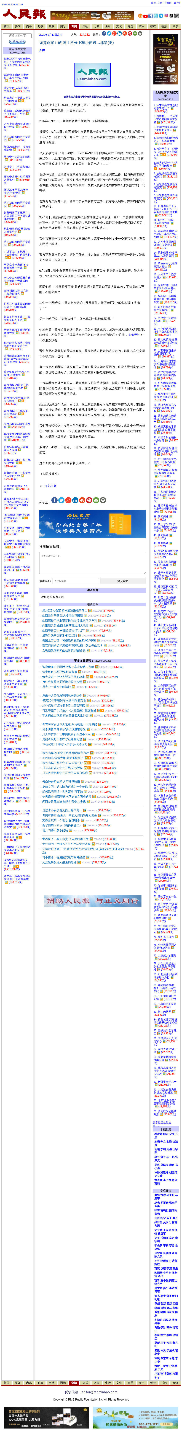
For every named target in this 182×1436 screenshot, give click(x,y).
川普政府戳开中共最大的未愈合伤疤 (79, 772)
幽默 (51, 26)
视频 (164, 26)
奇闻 (74, 26)
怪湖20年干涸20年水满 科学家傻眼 (78, 700)
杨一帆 (171, 1157)
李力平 (158, 1283)
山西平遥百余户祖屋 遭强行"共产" (77, 630)
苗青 (157, 1280)
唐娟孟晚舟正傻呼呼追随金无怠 (76, 739)
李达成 (173, 1288)
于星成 (171, 1350)
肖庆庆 (171, 1312)
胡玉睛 (173, 1172)
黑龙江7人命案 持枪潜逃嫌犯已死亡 (78, 610)
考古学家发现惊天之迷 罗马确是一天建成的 (84, 724)
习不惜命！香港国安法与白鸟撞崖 (77, 857)
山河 (157, 1218)
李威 (157, 1307)
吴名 (157, 1164)
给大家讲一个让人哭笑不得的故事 (80, 676)
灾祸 (85, 26)
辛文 (163, 1141)
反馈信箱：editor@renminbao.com (91, 1392)
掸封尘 (158, 1222)
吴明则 (167, 1272)
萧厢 (157, 1183)
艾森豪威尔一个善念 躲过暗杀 (75, 820)
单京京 (164, 1358)
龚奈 (172, 1164)
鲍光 (157, 1296)
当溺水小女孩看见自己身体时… (76, 810)
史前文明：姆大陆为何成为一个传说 (79, 786)
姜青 (163, 1296)
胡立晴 (158, 1175)
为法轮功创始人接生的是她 (74, 862)
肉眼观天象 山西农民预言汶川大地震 (79, 625)
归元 (157, 1213)
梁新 (157, 1342)
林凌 (157, 1358)
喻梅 (163, 1312)
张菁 (157, 1210)
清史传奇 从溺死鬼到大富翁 (74, 671)
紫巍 (157, 1350)
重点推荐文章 (17, 49)
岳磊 (175, 1303)
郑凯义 (164, 1164)
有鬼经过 (134, 335)
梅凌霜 (158, 1134)
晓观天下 (165, 1260)
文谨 (169, 1141)
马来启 (171, 1195)
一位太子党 (167, 1366)
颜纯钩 (173, 1210)
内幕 (29, 26)
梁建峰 (164, 1172)
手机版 (168, 3)
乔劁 (157, 1303)
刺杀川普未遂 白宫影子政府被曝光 (78, 729)
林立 (163, 1335)
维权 (153, 26)
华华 (175, 1307)
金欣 (172, 1134)
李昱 (157, 1157)
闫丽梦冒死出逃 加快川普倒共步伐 (78, 801)
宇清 (169, 1268)
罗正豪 (164, 1202)
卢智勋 (158, 1253)
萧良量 (171, 1296)
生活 (108, 26)
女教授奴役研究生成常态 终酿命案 (78, 650)
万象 (97, 26)
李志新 (158, 1245)
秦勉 (157, 1195)
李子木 (167, 1180)
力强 (169, 1149)
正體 (160, 3)
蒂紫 (174, 1260)
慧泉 (175, 1268)
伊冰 (163, 1327)
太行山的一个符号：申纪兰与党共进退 (80, 843)
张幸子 (173, 1202)
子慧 (172, 1358)
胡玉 (157, 1237)
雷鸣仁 (164, 1210)
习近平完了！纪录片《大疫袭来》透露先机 (85, 710)
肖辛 (174, 1180)
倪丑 (169, 1342)
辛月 (172, 1237)
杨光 (157, 1202)
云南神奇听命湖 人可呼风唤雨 (75, 781)
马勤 (157, 1327)
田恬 (163, 1307)
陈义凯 (158, 1256)
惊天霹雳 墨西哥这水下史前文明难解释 (81, 796)
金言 (174, 1253)
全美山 (158, 1206)
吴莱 (157, 1323)
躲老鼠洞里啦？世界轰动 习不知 (77, 791)
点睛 (163, 1268)
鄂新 (163, 1303)
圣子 (169, 1218)
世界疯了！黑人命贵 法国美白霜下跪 (79, 839)
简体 (153, 3)
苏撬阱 (158, 1319)
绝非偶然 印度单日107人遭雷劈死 (78, 705)
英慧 (157, 1268)
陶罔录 (158, 1272)
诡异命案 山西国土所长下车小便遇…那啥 (83, 666)
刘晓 (157, 1141)
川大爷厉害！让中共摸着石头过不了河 (81, 734)
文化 (119, 26)
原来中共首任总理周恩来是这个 (76, 695)
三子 (163, 1342)
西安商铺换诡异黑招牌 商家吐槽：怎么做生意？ (86, 645)
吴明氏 (167, 1222)
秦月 (175, 1218)
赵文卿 (158, 1288)
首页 (6, 26)
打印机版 (50, 486)
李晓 (157, 1335)
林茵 (174, 1222)
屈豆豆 (167, 1319)
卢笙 (157, 1373)
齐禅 (42, 50)
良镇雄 (167, 1253)
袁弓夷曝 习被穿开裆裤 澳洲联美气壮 (79, 752)
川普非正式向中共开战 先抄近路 (79, 767)
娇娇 (157, 1366)
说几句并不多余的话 (69, 830)
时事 (40, 26)
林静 (157, 1172)
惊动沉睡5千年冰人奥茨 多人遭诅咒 (78, 744)
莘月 (172, 1245)
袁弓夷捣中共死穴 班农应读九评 (78, 762)
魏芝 (169, 1373)
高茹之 (173, 1280)
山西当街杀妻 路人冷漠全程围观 (76, 615)
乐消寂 (164, 1237)
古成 (163, 1195)
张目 (174, 1319)
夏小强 (164, 1280)
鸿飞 (160, 1276)
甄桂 (157, 1264)
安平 (157, 1377)
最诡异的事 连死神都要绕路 (73, 635)
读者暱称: (45, 580)
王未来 (167, 1230)
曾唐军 (162, 1233)
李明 (163, 1149)
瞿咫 (169, 1303)
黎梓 (169, 1335)
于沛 (160, 1369)
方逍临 (158, 1180)
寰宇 (141, 26)
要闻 (18, 26)
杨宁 (163, 1218)
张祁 (163, 1373)
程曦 (157, 1149)
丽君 (165, 1134)
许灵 (163, 1350)
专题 (130, 26)
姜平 (165, 1288)
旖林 (169, 1307)
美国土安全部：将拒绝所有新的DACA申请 (83, 640)
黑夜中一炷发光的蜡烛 (70, 686)
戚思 (157, 1312)
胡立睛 (158, 1230)
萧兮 (163, 1157)
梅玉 (175, 1373)
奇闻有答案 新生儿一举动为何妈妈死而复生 (84, 815)
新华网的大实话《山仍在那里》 (76, 825)
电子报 (177, 3)
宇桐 (165, 1245)
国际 (63, 26)
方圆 (157, 1225)
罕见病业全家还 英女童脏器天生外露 (80, 715)
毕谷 (157, 1260)
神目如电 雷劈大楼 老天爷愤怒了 (78, 757)
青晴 (157, 1291)
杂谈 (175, 26)
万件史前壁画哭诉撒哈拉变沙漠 (76, 681)
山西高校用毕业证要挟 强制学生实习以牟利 (83, 620)
